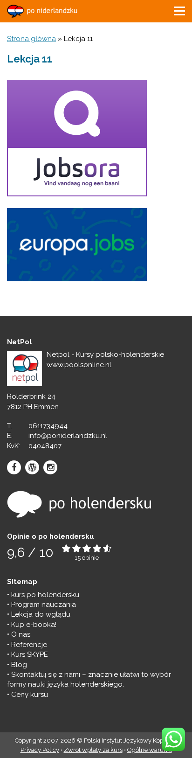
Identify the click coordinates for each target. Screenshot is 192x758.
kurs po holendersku (45, 595)
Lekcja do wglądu (40, 614)
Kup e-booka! (33, 624)
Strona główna (31, 39)
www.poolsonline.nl (79, 365)
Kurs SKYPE (29, 654)
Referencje (29, 644)
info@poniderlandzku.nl (67, 435)
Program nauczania (43, 604)
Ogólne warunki (149, 749)
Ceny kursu (29, 694)
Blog (19, 665)
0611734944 (48, 426)
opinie (90, 557)
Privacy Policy (40, 749)
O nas (20, 634)
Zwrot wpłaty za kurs (93, 749)
